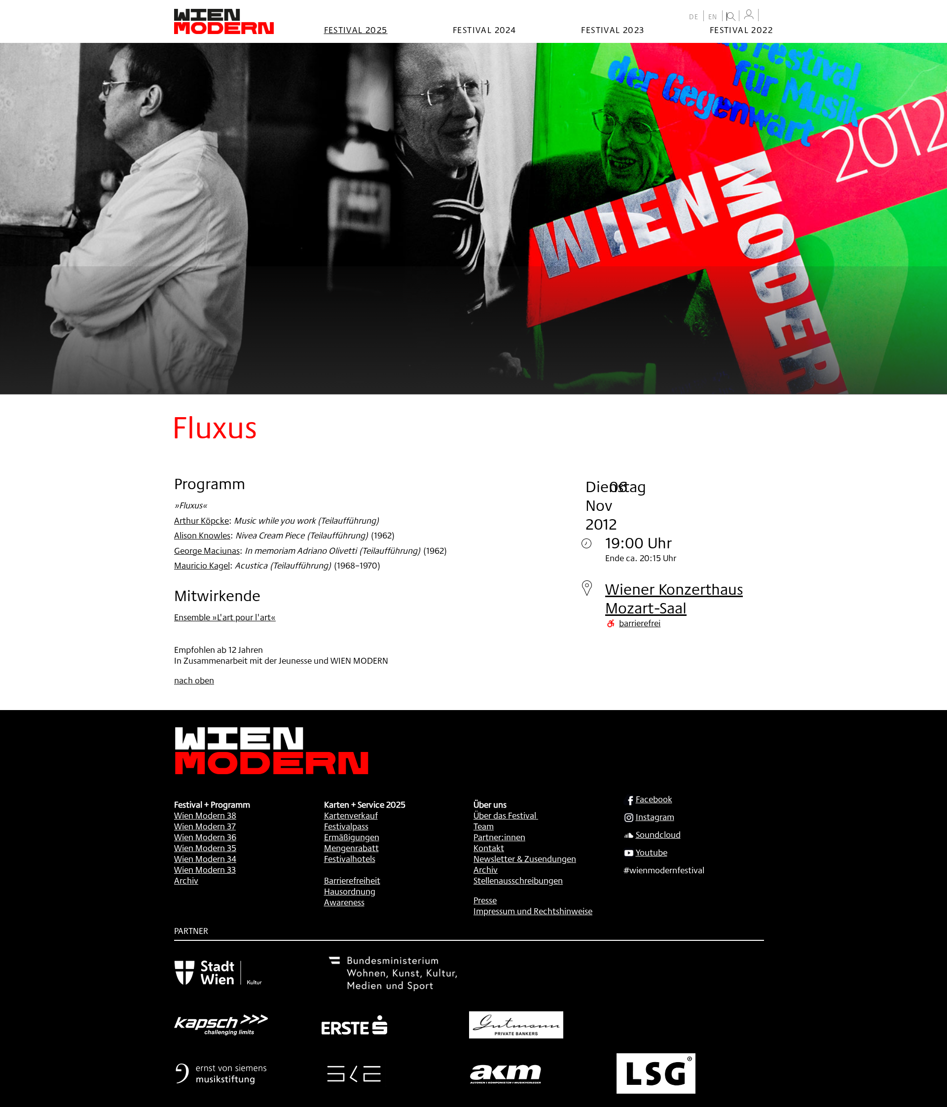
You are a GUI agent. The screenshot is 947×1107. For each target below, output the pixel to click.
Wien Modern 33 (205, 869)
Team (484, 826)
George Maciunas (207, 550)
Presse (485, 899)
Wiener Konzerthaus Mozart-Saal (674, 598)
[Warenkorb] (768, 16)
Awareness (344, 901)
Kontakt (489, 847)
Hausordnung (349, 891)
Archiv (186, 880)
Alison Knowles (202, 535)
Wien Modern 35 (205, 847)
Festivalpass (346, 826)
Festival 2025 (356, 29)
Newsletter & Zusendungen (525, 858)
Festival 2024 (484, 29)
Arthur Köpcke (201, 520)
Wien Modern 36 (205, 836)
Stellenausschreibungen (518, 880)
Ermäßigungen (351, 836)
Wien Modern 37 (205, 826)
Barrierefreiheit (352, 880)
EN (713, 16)
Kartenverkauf (351, 815)
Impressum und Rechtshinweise (533, 910)
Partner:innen (499, 836)
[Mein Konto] (748, 14)
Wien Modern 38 (205, 815)
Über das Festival (505, 815)
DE (694, 16)
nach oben (194, 680)
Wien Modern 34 (205, 858)
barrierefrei (639, 622)
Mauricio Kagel (202, 565)
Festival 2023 (612, 29)
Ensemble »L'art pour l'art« (225, 616)
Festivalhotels (349, 858)
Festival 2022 (741, 29)
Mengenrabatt (351, 847)
